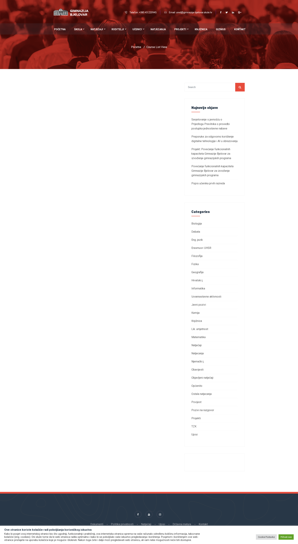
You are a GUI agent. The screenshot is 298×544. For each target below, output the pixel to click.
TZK (193, 426)
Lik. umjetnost (199, 329)
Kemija (195, 312)
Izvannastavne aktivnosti (206, 296)
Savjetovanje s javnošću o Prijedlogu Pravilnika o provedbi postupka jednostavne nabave (210, 124)
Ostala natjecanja (201, 394)
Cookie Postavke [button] (266, 537)
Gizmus (221, 29)
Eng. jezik (197, 239)
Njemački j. (197, 361)
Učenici (137, 29)
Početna (60, 29)
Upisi (194, 434)
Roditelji (118, 29)
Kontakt (203, 524)
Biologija (196, 223)
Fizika (195, 264)
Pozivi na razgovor (202, 410)
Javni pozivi (198, 304)
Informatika (198, 288)
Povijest (196, 402)
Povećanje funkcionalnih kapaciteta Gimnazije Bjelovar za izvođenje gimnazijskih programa (212, 171)
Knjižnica (201, 29)
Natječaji (97, 29)
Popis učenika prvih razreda (208, 183)
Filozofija (196, 256)
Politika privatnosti (122, 524)
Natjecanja (158, 29)
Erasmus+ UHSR (201, 248)
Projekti (180, 29)
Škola (78, 29)
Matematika (198, 337)
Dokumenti (96, 524)
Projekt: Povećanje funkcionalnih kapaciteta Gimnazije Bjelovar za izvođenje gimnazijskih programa (211, 154)
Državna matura (182, 524)
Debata (195, 231)
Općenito (196, 385)
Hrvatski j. (197, 280)
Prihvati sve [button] (286, 537)
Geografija (197, 272)
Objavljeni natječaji (202, 377)
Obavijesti (197, 369)
